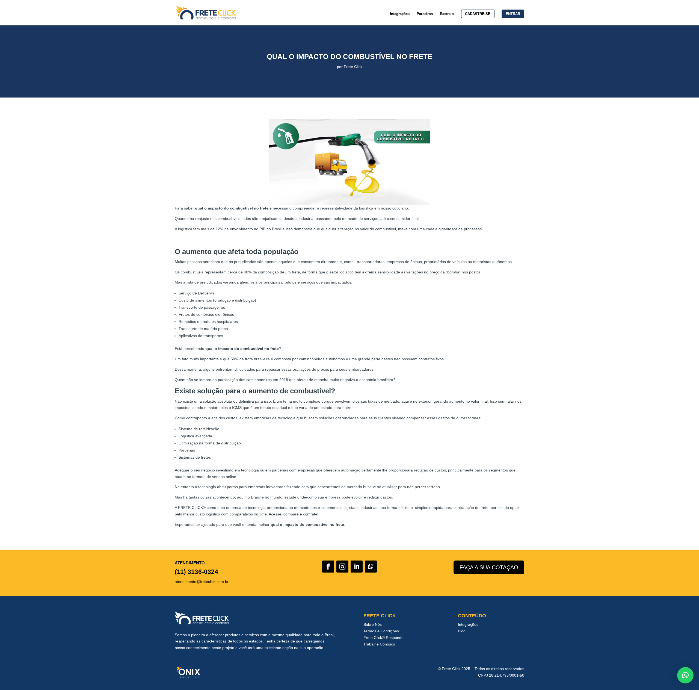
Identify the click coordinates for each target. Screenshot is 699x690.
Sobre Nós (372, 624)
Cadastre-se (477, 14)
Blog (462, 631)
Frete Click (353, 66)
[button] (685, 675)
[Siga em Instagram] (342, 567)
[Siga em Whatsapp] (371, 567)
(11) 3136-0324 (196, 571)
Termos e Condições (381, 631)
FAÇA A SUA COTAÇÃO (489, 567)
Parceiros (425, 14)
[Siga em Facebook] (328, 567)
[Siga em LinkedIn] (357, 567)
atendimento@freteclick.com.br (202, 581)
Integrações (400, 14)
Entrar (513, 14)
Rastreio (447, 14)
